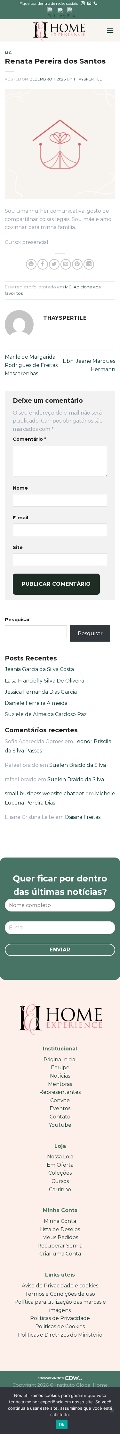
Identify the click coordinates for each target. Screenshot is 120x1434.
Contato (60, 1117)
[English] (61, 13)
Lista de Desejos (60, 1229)
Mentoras (60, 1084)
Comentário (29, 439)
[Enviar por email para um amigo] (65, 264)
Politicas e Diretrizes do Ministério (60, 1335)
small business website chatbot (44, 793)
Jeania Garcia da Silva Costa (39, 669)
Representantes (60, 1092)
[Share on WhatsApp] (31, 264)
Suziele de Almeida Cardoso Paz (46, 714)
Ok (62, 1424)
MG (8, 52)
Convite (60, 1100)
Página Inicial (60, 1059)
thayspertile (87, 79)
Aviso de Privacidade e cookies (60, 1286)
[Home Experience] (59, 30)
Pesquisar (17, 619)
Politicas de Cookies (60, 1326)
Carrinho (60, 1189)
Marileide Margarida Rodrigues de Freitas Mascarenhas (31, 365)
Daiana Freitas (82, 817)
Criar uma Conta (60, 1254)
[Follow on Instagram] (83, 3)
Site (18, 547)
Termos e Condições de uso (60, 1294)
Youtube (60, 1125)
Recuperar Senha (60, 1246)
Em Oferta (60, 1165)
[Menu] (110, 30)
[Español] (71, 13)
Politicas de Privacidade (60, 1318)
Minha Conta (60, 1221)
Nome (20, 488)
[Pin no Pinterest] (77, 264)
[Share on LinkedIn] (89, 264)
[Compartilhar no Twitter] (54, 264)
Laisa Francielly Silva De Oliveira (44, 681)
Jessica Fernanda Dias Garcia (41, 692)
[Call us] (95, 3)
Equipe (60, 1067)
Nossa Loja (60, 1157)
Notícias (60, 1076)
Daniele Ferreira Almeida (36, 703)
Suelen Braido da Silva (77, 765)
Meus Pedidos (60, 1237)
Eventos (60, 1108)
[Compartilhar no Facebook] (42, 264)
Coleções (60, 1173)
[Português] (51, 13)
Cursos (60, 1181)
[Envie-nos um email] (89, 3)
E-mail (20, 518)
